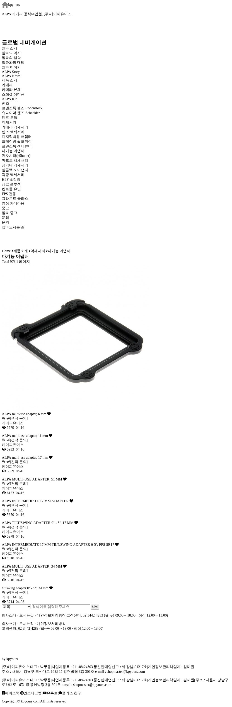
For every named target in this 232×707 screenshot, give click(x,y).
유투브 (52, 693)
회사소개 (9, 615)
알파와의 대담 (13, 62)
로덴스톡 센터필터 (17, 146)
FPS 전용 (9, 194)
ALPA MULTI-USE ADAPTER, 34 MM (32, 566)
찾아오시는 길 (13, 227)
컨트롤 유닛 (11, 189)
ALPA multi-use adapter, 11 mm (25, 436)
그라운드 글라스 (15, 198)
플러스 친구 (71, 693)
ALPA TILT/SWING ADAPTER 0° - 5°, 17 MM (38, 523)
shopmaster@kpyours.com (126, 671)
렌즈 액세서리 (13, 132)
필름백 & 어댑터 (18, 170)
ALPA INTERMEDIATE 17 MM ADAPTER (36, 501)
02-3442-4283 (93, 615)
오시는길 (26, 615)
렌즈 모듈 (9, 117)
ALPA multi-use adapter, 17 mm (25, 457)
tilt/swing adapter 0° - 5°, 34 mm (25, 588)
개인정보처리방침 (51, 615)
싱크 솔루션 (11, 184)
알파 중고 (9, 213)
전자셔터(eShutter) (16, 156)
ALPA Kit (9, 99)
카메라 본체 (11, 90)
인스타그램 (33, 693)
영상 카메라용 (13, 203)
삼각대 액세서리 (15, 165)
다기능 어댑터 (13, 151)
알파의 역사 (11, 53)
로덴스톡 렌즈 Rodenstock (22, 108)
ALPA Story (11, 72)
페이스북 (12, 693)
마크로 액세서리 (15, 160)
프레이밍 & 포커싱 (17, 141)
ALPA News (11, 76)
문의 (5, 222)
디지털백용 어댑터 (17, 137)
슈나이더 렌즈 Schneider (21, 113)
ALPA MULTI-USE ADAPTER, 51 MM (32, 479)
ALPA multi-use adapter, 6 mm (24, 414)
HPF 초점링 (11, 179)
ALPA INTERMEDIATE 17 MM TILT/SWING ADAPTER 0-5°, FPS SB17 (58, 544)
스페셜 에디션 (13, 94)
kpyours (14, 5)
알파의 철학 (11, 58)
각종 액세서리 (13, 175)
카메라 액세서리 (15, 127)
